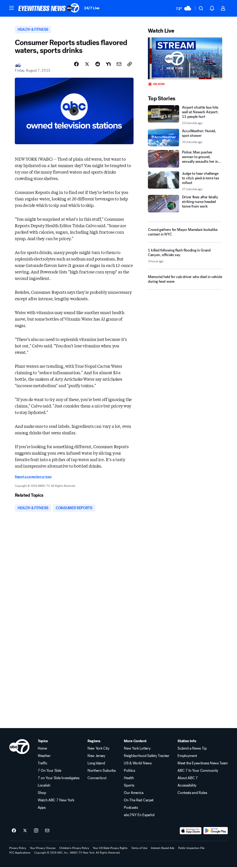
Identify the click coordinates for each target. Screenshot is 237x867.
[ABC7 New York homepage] (48, 8)
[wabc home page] (19, 746)
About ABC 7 (188, 778)
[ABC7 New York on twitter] (25, 830)
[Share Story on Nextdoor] (108, 64)
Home (42, 748)
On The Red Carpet (138, 800)
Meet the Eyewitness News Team (203, 763)
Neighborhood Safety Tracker (146, 756)
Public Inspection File (191, 848)
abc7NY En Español (139, 815)
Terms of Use (139, 848)
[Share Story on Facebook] (76, 64)
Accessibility (187, 785)
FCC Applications (20, 852)
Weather (44, 756)
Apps (42, 807)
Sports (129, 785)
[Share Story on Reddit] (98, 64)
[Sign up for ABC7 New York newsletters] (47, 830)
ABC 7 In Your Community (198, 770)
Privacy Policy (17, 848)
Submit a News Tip (192, 748)
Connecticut (96, 778)
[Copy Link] (130, 64)
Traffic (42, 763)
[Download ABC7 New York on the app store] (191, 830)
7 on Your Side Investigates (58, 778)
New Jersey (96, 756)
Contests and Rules (192, 793)
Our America (133, 793)
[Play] (185, 58)
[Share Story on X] (87, 64)
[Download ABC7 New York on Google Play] (215, 830)
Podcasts (131, 807)
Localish (44, 785)
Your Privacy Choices (43, 848)
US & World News (137, 763)
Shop (42, 793)
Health (129, 778)
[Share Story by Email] (119, 64)
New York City (98, 748)
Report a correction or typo (33, 477)
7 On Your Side (49, 770)
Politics (129, 770)
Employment (187, 756)
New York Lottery (137, 748)
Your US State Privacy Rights (110, 848)
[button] (11, 7)
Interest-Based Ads (163, 848)
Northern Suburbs (101, 770)
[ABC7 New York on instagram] (36, 830)
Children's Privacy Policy (74, 848)
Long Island (96, 763)
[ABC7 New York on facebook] (14, 830)
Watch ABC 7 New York (56, 800)
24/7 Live (92, 8)
